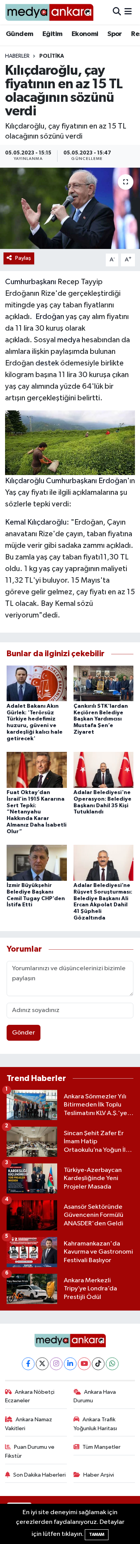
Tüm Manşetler (101, 1447)
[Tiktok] (98, 1363)
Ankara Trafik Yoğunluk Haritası (95, 1424)
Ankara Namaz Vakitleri (28, 1424)
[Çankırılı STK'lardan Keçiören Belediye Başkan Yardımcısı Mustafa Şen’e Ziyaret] (104, 683)
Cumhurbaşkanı (30, 282)
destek (47, 363)
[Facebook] (28, 1363)
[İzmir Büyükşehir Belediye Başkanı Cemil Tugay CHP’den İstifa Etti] (37, 862)
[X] (42, 1363)
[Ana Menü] (128, 12)
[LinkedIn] (70, 1363)
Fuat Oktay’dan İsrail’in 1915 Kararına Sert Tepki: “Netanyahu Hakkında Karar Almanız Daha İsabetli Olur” (36, 812)
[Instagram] (56, 1363)
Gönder (23, 1032)
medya (68, 340)
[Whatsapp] (112, 1363)
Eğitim (52, 34)
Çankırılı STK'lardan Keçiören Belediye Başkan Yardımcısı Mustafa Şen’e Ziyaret (101, 719)
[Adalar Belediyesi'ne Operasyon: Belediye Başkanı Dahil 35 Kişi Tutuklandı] (104, 769)
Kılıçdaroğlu (24, 481)
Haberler (17, 56)
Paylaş (23, 258)
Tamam (96, 1534)
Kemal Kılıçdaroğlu (35, 522)
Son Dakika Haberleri (39, 1475)
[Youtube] (84, 1363)
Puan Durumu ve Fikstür (30, 1451)
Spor (114, 34)
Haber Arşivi (98, 1475)
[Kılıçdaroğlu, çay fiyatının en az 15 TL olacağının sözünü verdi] (70, 208)
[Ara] (117, 12)
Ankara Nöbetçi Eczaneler (30, 1396)
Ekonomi (85, 34)
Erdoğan (49, 317)
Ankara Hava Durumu (95, 1396)
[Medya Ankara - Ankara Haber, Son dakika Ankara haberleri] (49, 12)
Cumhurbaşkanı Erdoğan (86, 481)
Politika (51, 56)
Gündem (19, 34)
